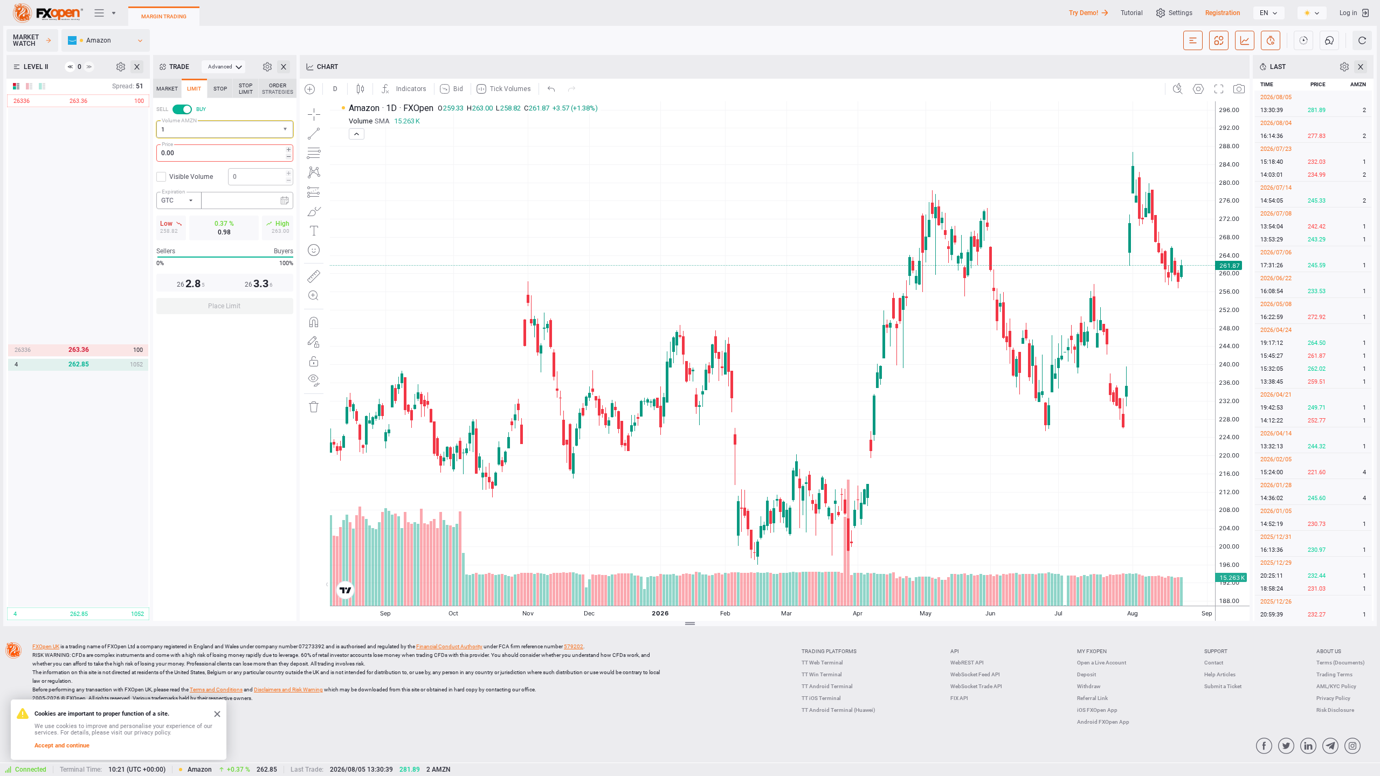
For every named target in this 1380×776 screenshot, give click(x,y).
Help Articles (1220, 674)
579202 (573, 646)
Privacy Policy (1333, 698)
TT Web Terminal (822, 663)
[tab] (167, 88)
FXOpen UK (45, 646)
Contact (1213, 663)
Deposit (1086, 674)
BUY (201, 109)
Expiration (173, 192)
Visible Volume (191, 177)
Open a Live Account (1101, 663)
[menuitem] (223, 66)
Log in (1348, 13)
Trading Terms (1334, 674)
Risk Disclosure (1335, 710)
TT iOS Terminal (821, 698)
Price (167, 144)
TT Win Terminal (822, 674)
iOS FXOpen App (1097, 710)
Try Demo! (1083, 13)
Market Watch (26, 40)
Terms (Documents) (1340, 663)
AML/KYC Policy (1336, 686)
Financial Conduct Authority (449, 646)
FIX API (959, 698)
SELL (162, 109)
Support (1215, 651)
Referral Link (1092, 698)
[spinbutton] (224, 153)
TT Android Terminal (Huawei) (838, 710)
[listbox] (1269, 12)
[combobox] (224, 129)
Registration (1222, 13)
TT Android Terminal (827, 686)
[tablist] (224, 200)
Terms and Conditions (216, 689)
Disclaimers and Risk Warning (288, 689)
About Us (1328, 651)
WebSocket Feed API (975, 674)
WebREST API (967, 663)
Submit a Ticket (1222, 686)
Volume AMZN (179, 120)
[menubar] (223, 66)
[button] (286, 129)
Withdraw (1088, 686)
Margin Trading (164, 16)
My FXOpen (1092, 651)
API (954, 651)
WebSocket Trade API (976, 686)
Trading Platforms (829, 651)
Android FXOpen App (1103, 722)
